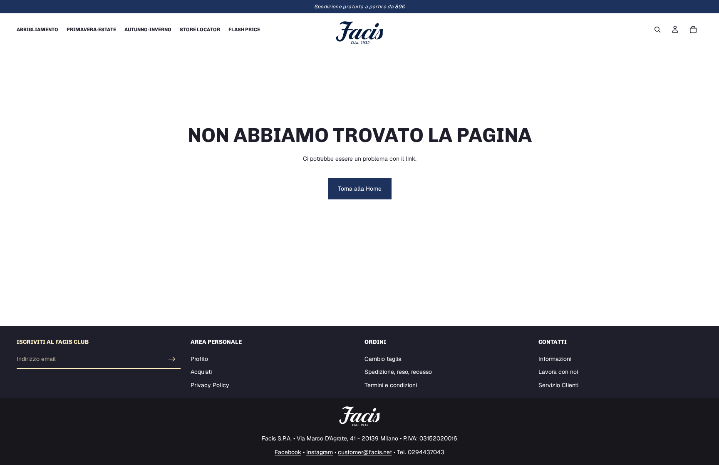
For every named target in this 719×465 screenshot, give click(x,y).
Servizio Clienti (558, 385)
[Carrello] (693, 29)
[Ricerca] (657, 29)
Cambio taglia (383, 359)
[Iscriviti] (172, 359)
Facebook (288, 452)
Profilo (199, 359)
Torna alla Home (360, 188)
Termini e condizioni (390, 385)
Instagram (319, 452)
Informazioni (554, 359)
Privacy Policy (210, 385)
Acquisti (201, 372)
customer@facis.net (365, 452)
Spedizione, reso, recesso (398, 372)
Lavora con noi (558, 372)
